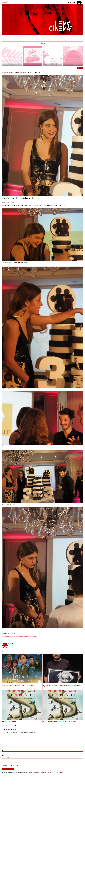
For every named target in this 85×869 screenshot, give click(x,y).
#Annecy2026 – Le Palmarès (9, 721)
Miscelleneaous (14, 72)
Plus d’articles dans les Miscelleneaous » (76, 651)
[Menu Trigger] (79, 3)
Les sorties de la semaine (29, 40)
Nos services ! (56, 40)
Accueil (20, 40)
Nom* (3, 750)
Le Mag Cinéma (6, 72)
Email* (3, 755)
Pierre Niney (15, 636)
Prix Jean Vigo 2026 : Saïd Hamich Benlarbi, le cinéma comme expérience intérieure (62, 686)
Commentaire (4, 735)
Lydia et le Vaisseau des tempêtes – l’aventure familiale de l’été (18, 685)
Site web (3, 759)
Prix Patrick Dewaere (23, 636)
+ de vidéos (48, 40)
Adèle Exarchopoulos (7, 636)
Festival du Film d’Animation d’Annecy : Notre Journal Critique (59, 721)
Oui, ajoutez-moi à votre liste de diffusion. (11, 765)
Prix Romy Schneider (32, 636)
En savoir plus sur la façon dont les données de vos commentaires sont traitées (46, 772)
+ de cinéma (40, 40)
